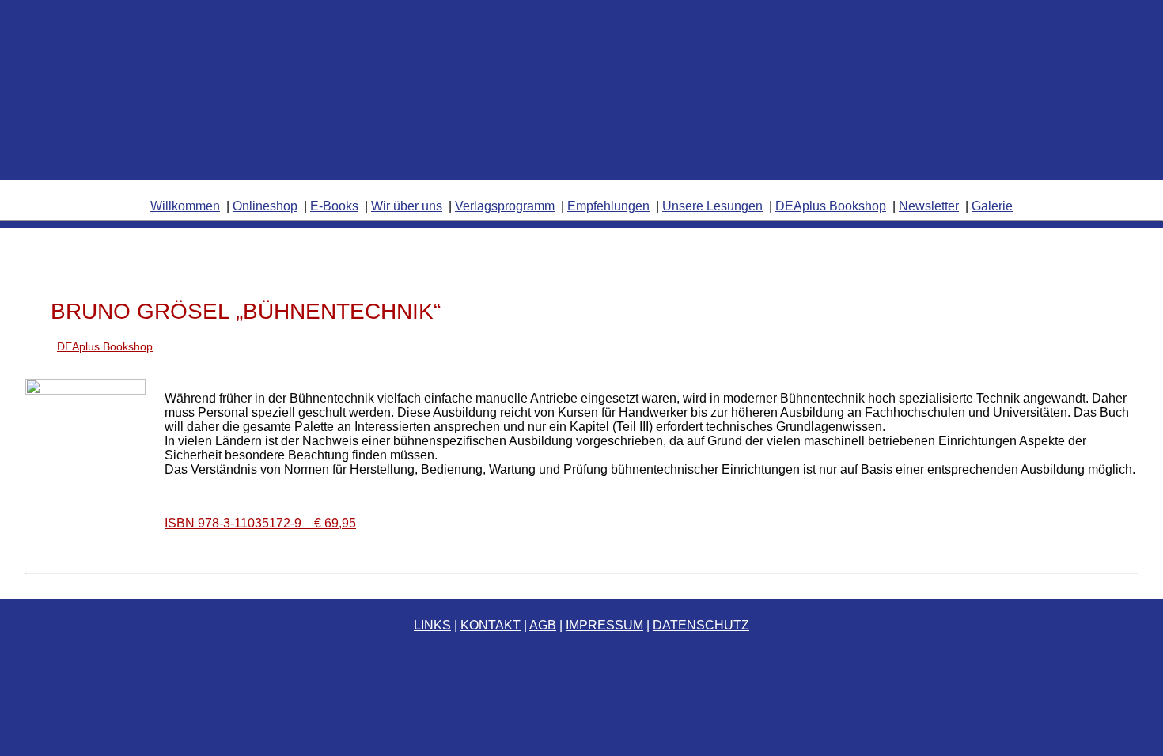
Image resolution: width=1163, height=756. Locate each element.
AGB (542, 625)
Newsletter (929, 206)
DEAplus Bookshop (830, 206)
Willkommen (185, 206)
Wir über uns (406, 206)
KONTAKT (490, 625)
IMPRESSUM (604, 625)
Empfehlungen (608, 206)
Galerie (992, 206)
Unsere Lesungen (712, 206)
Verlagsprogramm (505, 206)
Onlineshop (265, 206)
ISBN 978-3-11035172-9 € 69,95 (260, 523)
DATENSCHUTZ (701, 625)
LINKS (432, 625)
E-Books (334, 206)
